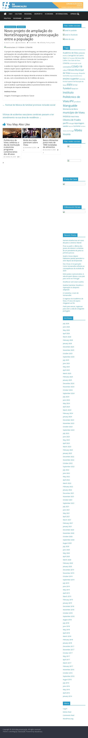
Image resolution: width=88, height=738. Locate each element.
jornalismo (77, 102)
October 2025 (67, 353)
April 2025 (66, 370)
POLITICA (7, 18)
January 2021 (67, 526)
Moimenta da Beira (70, 109)
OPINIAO (73, 14)
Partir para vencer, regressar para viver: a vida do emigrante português (73, 308)
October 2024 (67, 390)
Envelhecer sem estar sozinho (73, 282)
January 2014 (67, 696)
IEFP (77, 89)
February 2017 (68, 666)
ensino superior (71, 78)
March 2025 (67, 373)
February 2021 (68, 523)
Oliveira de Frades (72, 119)
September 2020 (68, 540)
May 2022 (66, 477)
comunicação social (75, 63)
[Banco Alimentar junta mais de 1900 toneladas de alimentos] (51, 129)
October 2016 (67, 673)
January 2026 (67, 343)
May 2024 (66, 403)
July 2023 (66, 433)
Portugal (71, 123)
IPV (72, 101)
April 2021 (66, 516)
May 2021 (66, 513)
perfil (65, 123)
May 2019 (66, 590)
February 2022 (68, 487)
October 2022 (67, 463)
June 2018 (66, 626)
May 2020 (66, 553)
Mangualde (70, 105)
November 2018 (68, 610)
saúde (65, 126)
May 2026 (66, 330)
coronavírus (67, 67)
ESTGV (75, 85)
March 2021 (67, 520)
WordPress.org (68, 719)
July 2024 (66, 397)
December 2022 (68, 457)
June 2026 (66, 327)
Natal (73, 117)
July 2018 (66, 623)
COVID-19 (76, 66)
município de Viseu (74, 112)
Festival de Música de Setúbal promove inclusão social (29, 105)
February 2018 (68, 640)
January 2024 (67, 417)
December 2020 (68, 530)
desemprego (74, 73)
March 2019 (67, 596)
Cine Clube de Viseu (74, 60)
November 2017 (68, 650)
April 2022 (66, 480)
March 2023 (67, 447)
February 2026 (68, 340)
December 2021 (68, 493)
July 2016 (66, 683)
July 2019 (66, 583)
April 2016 (66, 693)
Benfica (65, 55)
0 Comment (32, 42)
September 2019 (68, 580)
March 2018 (67, 636)
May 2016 (66, 690)
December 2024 (68, 383)
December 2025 (68, 347)
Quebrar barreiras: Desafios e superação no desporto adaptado (73, 287)
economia (66, 76)
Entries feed (67, 712)
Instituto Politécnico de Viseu (71, 97)
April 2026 (66, 333)
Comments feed (68, 715)
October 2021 (67, 500)
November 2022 (68, 460)
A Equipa (27, 18)
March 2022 (67, 483)
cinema (66, 63)
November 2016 (68, 670)
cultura (65, 70)
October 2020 (67, 536)
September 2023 (68, 430)
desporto (82, 73)
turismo (77, 126)
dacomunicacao (10, 27)
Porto (48, 42)
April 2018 (66, 633)
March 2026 (67, 337)
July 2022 (66, 470)
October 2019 (67, 576)
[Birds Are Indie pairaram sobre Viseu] (31, 129)
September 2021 (68, 503)
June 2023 (66, 437)
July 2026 (66, 323)
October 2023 (67, 427)
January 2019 (67, 603)
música (66, 116)
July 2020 (66, 546)
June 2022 (66, 473)
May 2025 (66, 367)
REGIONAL (28, 14)
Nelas (77, 117)
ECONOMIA (49, 14)
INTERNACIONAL (62, 14)
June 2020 (66, 550)
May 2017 (66, 656)
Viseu (78, 130)
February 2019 (68, 600)
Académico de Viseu (70, 53)
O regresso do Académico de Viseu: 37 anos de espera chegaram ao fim (73, 301)
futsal (73, 89)
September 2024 (68, 393)
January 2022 (67, 490)
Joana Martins (21, 42)
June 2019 (66, 586)
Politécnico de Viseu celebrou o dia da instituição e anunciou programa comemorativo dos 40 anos (12, 147)
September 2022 (68, 467)
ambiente (42, 42)
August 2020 (67, 543)
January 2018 (67, 643)
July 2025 (66, 360)
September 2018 (68, 616)
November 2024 (68, 387)
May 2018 (66, 630)
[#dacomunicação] (5, 14)
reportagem (79, 123)
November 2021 (68, 497)
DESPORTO (38, 14)
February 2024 (68, 413)
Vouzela (67, 134)
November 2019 (68, 573)
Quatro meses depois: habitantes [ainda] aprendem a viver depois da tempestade (73, 258)
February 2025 (68, 377)
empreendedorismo (76, 76)
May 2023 (66, 440)
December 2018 (68, 606)
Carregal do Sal (73, 55)
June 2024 (66, 400)
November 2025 (68, 350)
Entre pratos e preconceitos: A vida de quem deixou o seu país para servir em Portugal (74, 276)
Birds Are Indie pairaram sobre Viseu (30, 142)
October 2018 (67, 613)
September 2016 (68, 676)
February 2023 (68, 450)
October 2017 (67, 653)
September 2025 (68, 357)
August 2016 (67, 680)
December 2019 (68, 570)
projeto (52, 42)
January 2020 (67, 566)
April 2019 (66, 593)
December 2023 (68, 420)
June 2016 (66, 686)
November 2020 (68, 533)
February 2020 (68, 563)
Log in (65, 709)
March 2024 (67, 410)
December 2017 (68, 646)
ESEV (10, 14)
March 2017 (67, 663)
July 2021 (66, 506)
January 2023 (67, 453)
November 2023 (68, 423)
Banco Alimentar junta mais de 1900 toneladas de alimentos (50, 143)
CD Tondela (70, 58)
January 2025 (67, 380)
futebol (67, 88)
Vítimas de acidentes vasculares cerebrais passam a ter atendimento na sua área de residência (28, 116)
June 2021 (66, 510)
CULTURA (18, 14)
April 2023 (66, 443)
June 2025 (66, 363)
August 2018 (67, 620)
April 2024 (66, 407)
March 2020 (67, 560)
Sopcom (70, 126)
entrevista (82, 79)
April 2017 (66, 660)
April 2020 (66, 556)
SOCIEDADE (17, 18)
